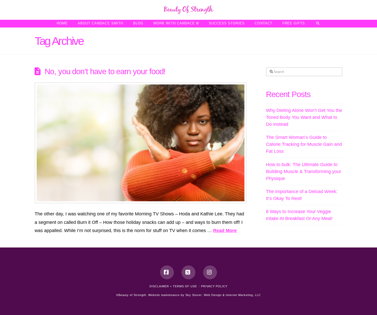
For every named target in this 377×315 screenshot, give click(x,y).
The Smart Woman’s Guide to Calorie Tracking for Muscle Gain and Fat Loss (304, 144)
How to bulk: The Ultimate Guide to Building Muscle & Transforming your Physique (303, 171)
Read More (225, 230)
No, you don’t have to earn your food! (105, 71)
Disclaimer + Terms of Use (173, 286)
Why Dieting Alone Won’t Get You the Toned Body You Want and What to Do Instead (304, 117)
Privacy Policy (214, 286)
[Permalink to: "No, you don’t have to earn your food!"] (140, 142)
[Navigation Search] (317, 23)
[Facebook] (167, 272)
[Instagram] (210, 272)
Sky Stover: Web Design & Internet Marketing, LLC (223, 295)
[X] (188, 272)
